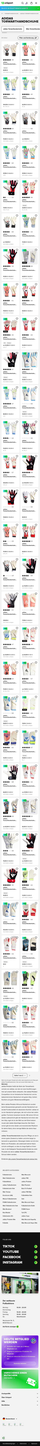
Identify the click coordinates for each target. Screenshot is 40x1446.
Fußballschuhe (7, 1174)
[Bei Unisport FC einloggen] (26, 3)
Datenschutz (23, 1443)
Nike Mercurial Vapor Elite (29, 1223)
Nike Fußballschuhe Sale (10, 1205)
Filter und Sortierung (26, 38)
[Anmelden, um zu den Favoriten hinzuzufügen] (17, 43)
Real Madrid (6, 1212)
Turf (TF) (24, 1212)
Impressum (34, 1443)
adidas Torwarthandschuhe (29, 13)
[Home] (7, 3)
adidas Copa (25, 1216)
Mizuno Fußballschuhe (10, 1199)
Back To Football (27, 1188)
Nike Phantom (26, 1185)
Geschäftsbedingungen (9, 1443)
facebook (12, 1257)
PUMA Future (26, 1209)
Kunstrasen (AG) (8, 1195)
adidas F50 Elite (26, 1192)
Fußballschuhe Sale (9, 1188)
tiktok (9, 1246)
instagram (12, 1262)
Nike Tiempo (6, 1192)
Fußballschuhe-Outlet (28, 1205)
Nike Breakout (7, 1209)
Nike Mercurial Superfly (29, 1219)
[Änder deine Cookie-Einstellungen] (3, 1438)
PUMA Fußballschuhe (9, 1202)
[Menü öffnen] (36, 3)
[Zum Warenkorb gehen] (31, 3)
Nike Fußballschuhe (9, 1178)
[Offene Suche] (22, 3)
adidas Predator (26, 1181)
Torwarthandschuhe (11, 13)
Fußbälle (5, 1223)
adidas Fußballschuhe (9, 1185)
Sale (23, 1199)
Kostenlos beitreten (20, 1363)
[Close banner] (38, 8)
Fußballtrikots (7, 1181)
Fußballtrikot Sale (27, 1195)
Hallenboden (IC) (8, 1216)
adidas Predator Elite (9, 1219)
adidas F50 (25, 1178)
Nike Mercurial (26, 1174)
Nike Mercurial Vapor (28, 1202)
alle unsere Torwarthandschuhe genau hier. (22, 1159)
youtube (11, 1252)
